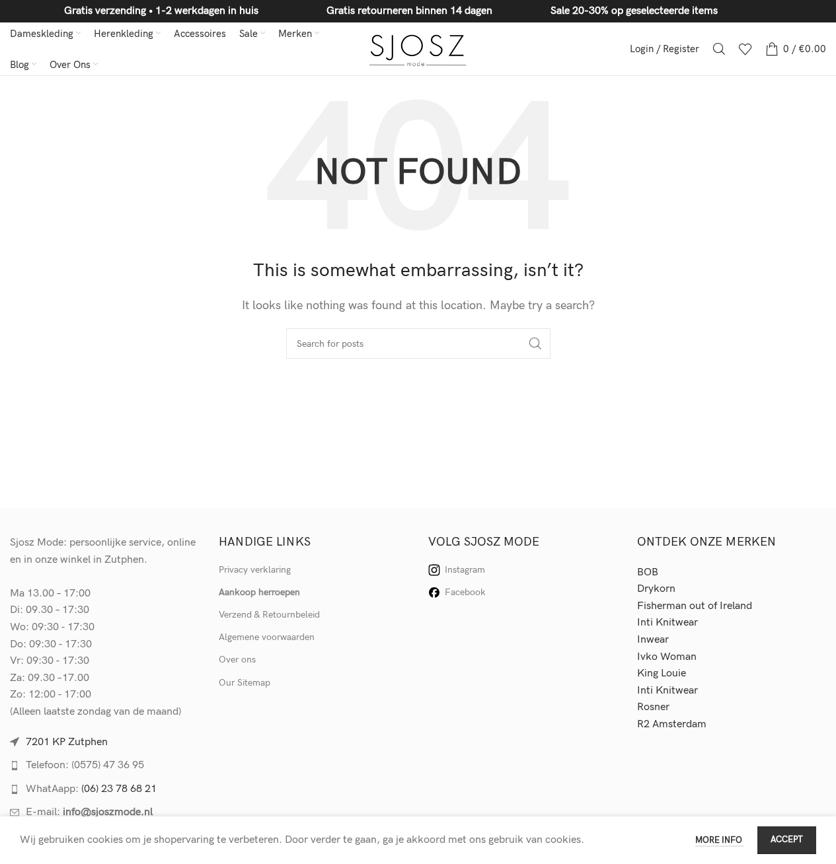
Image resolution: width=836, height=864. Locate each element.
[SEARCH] (535, 343)
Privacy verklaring (255, 569)
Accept (787, 839)
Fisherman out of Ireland (694, 606)
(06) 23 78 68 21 (119, 789)
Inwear (653, 639)
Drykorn (656, 589)
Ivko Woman (667, 657)
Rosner (653, 707)
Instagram (465, 569)
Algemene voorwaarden (267, 637)
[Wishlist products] (745, 49)
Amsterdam (679, 724)
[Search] (719, 49)
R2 (644, 724)
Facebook (465, 592)
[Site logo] (418, 48)
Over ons (237, 659)
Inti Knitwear (667, 622)
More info (719, 840)
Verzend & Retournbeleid (269, 614)
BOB (647, 572)
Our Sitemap (244, 682)
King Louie (661, 673)
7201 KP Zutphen (67, 742)
